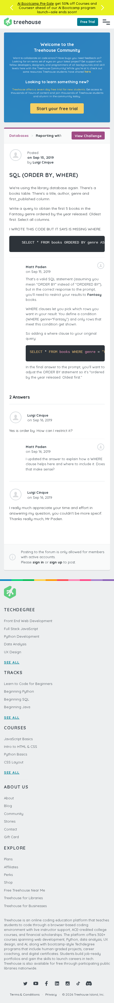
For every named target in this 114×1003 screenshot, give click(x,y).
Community (13, 813)
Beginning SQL (16, 699)
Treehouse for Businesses (25, 906)
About (9, 798)
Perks (8, 875)
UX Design (12, 652)
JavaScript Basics (18, 739)
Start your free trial (57, 108)
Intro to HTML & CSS (20, 746)
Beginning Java (17, 707)
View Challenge (88, 136)
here (88, 71)
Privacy (51, 994)
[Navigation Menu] (106, 22)
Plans (8, 859)
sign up (56, 562)
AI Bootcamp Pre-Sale (35, 3)
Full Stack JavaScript (21, 629)
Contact (10, 829)
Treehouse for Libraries (23, 898)
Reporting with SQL (53, 135)
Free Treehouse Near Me (24, 890)
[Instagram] (67, 983)
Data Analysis (15, 644)
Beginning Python (19, 691)
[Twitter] (25, 983)
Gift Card (11, 837)
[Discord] (89, 983)
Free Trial (87, 22)
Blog (8, 806)
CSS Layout (13, 762)
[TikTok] (78, 983)
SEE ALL (12, 662)
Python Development (21, 636)
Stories (9, 821)
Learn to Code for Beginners (28, 684)
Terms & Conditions (25, 994)
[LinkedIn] (57, 983)
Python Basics (15, 754)
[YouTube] (36, 983)
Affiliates (11, 867)
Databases (19, 135)
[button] (11, 7)
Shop (8, 882)
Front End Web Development (28, 621)
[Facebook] (46, 983)
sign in (38, 562)
